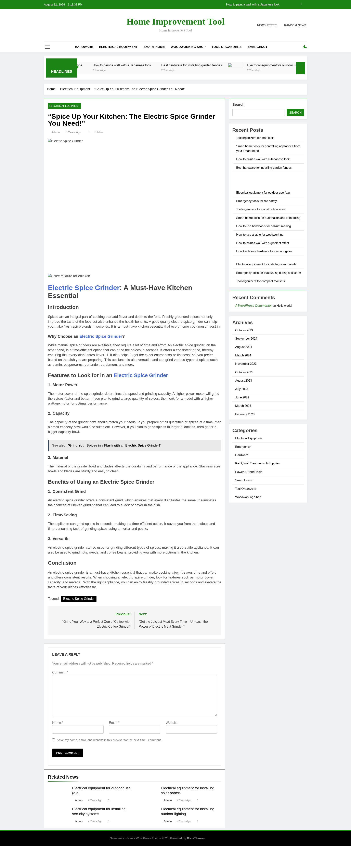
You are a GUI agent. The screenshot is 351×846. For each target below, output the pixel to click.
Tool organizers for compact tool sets (260, 281)
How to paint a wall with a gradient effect (262, 243)
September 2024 (246, 338)
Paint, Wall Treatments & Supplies (257, 463)
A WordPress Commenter (253, 305)
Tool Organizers (227, 47)
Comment (60, 672)
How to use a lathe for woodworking (259, 234)
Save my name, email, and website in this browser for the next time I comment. (109, 740)
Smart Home (154, 47)
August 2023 (243, 380)
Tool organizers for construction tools (260, 209)
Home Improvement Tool (176, 21)
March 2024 (243, 355)
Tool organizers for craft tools (255, 137)
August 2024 (243, 347)
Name (57, 722)
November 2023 (246, 363)
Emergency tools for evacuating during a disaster (268, 272)
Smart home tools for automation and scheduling (268, 217)
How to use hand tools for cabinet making (263, 226)
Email (114, 722)
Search (238, 105)
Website (172, 722)
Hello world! (284, 305)
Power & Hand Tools (248, 472)
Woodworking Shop (188, 47)
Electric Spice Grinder (84, 287)
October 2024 (244, 330)
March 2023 (243, 405)
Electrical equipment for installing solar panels (266, 264)
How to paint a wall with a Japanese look (253, 4)
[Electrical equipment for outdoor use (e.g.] (218, 70)
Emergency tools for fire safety (256, 201)
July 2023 (241, 389)
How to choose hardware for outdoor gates (264, 251)
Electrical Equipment (118, 47)
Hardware (84, 47)
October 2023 (244, 372)
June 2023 (242, 397)
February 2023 (245, 414)
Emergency (258, 47)
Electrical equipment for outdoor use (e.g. (259, 65)
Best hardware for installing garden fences (174, 65)
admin (56, 132)
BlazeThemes (196, 838)
